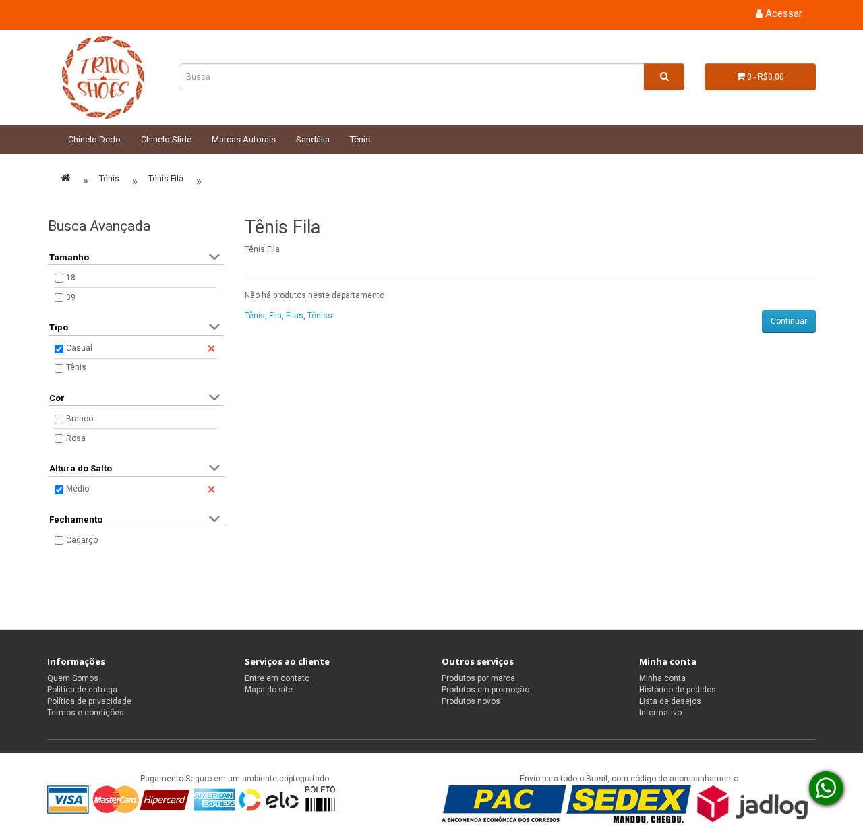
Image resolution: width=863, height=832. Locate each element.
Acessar (782, 13)
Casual (79, 348)
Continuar (789, 321)
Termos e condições (85, 712)
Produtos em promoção (485, 689)
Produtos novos (471, 701)
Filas (294, 315)
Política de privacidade (89, 701)
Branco (79, 418)
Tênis (360, 139)
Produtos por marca (478, 678)
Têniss (319, 315)
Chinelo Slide (166, 139)
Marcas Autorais (244, 139)
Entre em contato (277, 678)
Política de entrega (82, 689)
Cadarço (82, 540)
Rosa (76, 438)
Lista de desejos (670, 701)
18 (71, 278)
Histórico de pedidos (677, 689)
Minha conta (662, 678)
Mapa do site (269, 689)
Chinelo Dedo (94, 139)
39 (71, 297)
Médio (77, 489)
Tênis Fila (165, 178)
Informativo (660, 712)
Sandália (313, 139)
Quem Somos (72, 678)
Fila (275, 315)
